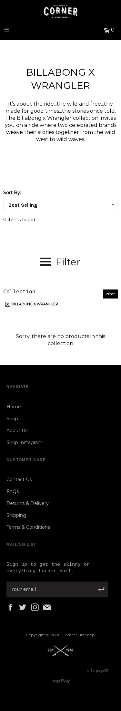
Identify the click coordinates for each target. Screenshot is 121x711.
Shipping (16, 515)
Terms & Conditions (28, 527)
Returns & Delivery (27, 503)
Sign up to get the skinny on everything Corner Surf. (48, 567)
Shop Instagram (24, 442)
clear (110, 293)
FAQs (12, 491)
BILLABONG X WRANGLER (34, 304)
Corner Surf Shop (78, 634)
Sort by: (12, 192)
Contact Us (19, 479)
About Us (16, 430)
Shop (12, 419)
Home (13, 407)
